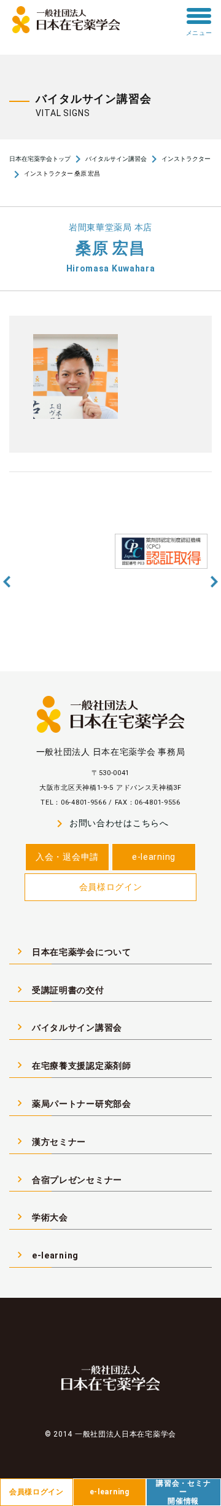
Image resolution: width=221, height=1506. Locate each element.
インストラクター (186, 158)
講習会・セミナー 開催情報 (183, 1492)
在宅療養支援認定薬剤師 (72, 1065)
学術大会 (41, 1217)
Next (214, 582)
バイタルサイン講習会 (116, 158)
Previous (6, 582)
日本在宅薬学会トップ (40, 158)
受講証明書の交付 (59, 989)
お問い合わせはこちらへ (110, 823)
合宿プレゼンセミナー (68, 1179)
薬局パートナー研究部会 (72, 1103)
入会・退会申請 (67, 857)
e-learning (154, 857)
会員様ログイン (110, 887)
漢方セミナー (50, 1141)
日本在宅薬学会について (72, 951)
